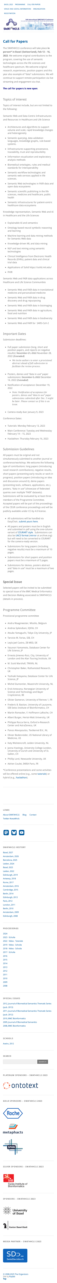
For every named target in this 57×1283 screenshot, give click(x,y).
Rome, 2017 (8, 882)
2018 (5, 948)
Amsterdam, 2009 (11, 912)
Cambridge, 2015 (10, 890)
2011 (5, 974)
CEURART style (25, 532)
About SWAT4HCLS (11, 815)
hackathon (21, 777)
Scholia (12, 937)
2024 (5, 933)
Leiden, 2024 (8, 864)
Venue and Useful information (17, 9)
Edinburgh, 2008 (10, 916)
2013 (5, 967)
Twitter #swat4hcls (11, 818)
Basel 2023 (8, 5)
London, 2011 (9, 905)
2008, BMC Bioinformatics (14, 1026)
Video (11, 941)
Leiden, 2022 (8, 871)
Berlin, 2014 (8, 893)
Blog (24, 815)
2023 (5, 937)
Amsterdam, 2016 (11, 886)
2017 (5, 952)
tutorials (42, 773)
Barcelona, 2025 (10, 860)
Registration (9, 13)
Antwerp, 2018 (9, 878)
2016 (5, 956)
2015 (5, 960)
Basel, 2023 (8, 867)
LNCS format (22, 535)
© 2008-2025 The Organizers (15, 1274)
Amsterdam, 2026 (11, 856)
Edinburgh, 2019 (10, 875)
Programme (20, 5)
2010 (5, 978)
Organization (39, 9)
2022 (5, 941)
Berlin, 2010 (8, 908)
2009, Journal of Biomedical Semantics (20, 1022)
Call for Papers (33, 5)
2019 (5, 945)
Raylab (12, 1276)
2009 (5, 982)
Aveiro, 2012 (8, 1043)
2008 (5, 986)
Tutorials (19, 941)
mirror (33, 535)
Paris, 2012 (7, 901)
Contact (32, 815)
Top (4, 1279)
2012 (5, 971)
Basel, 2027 (8, 852)
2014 (5, 963)
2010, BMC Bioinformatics (14, 1018)
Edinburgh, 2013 (10, 897)
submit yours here (28, 521)
